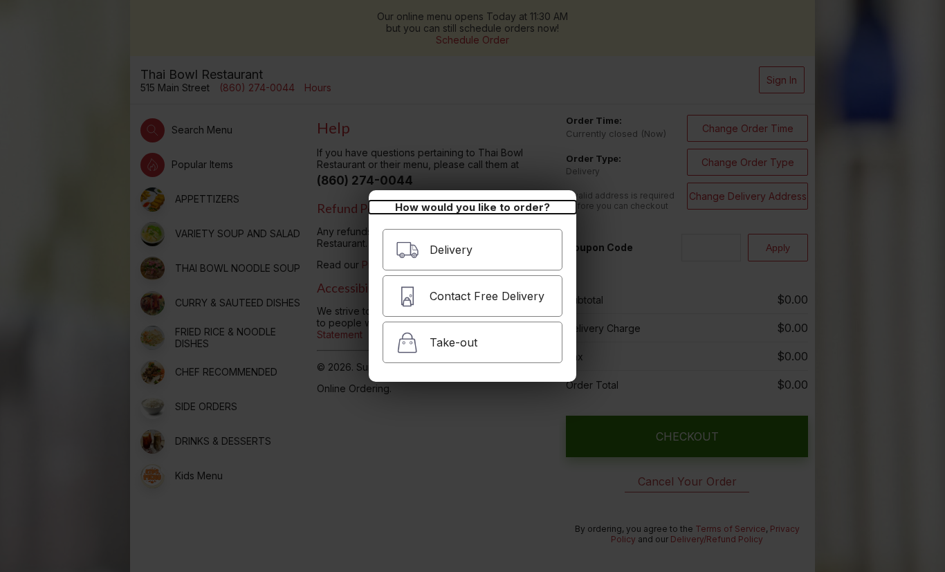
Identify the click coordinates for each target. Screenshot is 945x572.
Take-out (453, 342)
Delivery (451, 250)
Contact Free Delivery (487, 296)
